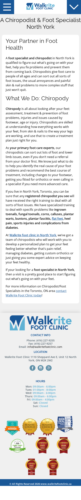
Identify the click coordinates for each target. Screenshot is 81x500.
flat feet (57, 219)
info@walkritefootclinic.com (44, 347)
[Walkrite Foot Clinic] (40, 6)
